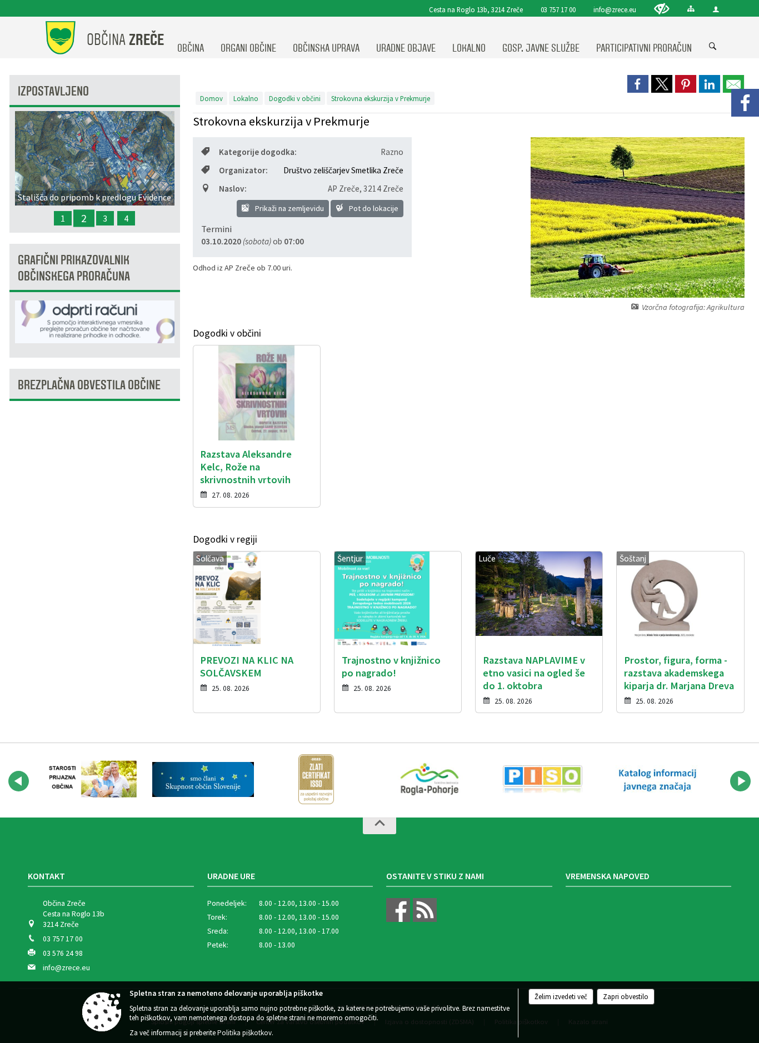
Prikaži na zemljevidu (288, 208)
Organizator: (243, 170)
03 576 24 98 (63, 953)
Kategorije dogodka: (258, 152)
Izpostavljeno (53, 91)
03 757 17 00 (558, 9)
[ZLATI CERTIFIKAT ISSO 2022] (316, 779)
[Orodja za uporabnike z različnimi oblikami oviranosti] (662, 8)
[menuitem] (190, 38)
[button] (18, 781)
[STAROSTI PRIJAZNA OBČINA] (90, 779)
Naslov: (233, 188)
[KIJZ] (655, 779)
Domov (211, 98)
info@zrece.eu (614, 9)
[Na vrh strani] (379, 826)
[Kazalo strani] (691, 8)
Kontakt (46, 875)
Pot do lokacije (372, 208)
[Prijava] (716, 9)
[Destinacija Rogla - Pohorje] (429, 779)
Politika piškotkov (244, 1032)
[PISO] (542, 779)
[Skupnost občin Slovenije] (203, 779)
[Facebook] (745, 103)
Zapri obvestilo (625, 996)
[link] (638, 84)
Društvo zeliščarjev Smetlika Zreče (343, 170)
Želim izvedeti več (561, 996)
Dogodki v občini (295, 98)
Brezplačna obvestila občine (89, 385)
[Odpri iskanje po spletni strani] (713, 47)
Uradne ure (231, 875)
